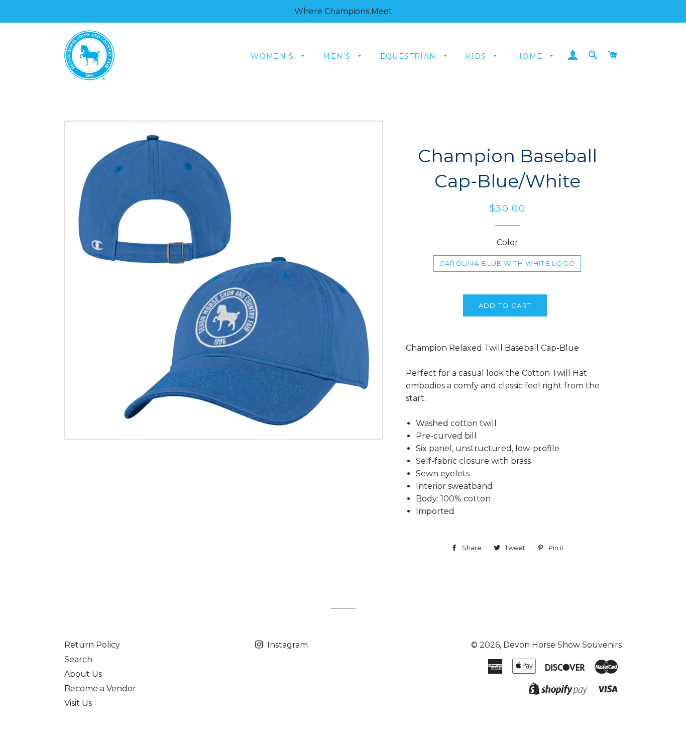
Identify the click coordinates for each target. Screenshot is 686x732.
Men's (338, 56)
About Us (83, 674)
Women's (273, 56)
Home (530, 56)
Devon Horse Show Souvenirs (562, 645)
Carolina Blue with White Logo (507, 263)
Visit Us (78, 703)
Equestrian (409, 56)
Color (507, 242)
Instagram (286, 645)
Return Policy (92, 645)
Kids (477, 56)
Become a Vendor (100, 688)
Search (78, 659)
